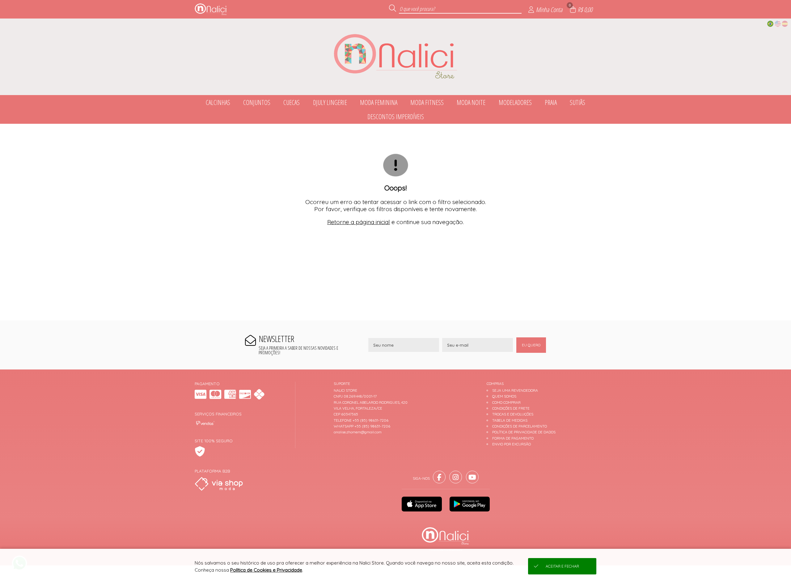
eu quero (531, 345)
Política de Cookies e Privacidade (266, 570)
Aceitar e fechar (562, 566)
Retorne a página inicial (358, 222)
